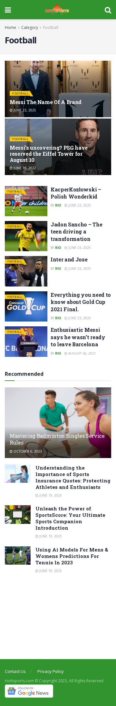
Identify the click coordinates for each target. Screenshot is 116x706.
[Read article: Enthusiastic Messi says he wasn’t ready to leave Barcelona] (26, 341)
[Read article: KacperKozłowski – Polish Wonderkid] (26, 201)
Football (50, 27)
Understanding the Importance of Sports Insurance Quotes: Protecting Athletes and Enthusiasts (73, 477)
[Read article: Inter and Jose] (26, 271)
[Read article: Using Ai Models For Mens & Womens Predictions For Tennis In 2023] (18, 555)
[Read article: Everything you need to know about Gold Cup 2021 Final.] (26, 306)
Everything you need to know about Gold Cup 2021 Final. (81, 302)
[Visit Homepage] (58, 9)
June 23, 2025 (24, 110)
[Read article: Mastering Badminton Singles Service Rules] (58, 425)
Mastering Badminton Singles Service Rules (57, 439)
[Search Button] (108, 9)
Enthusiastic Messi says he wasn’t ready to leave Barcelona (78, 337)
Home (10, 27)
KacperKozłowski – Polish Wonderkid (76, 193)
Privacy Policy (50, 671)
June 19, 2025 (50, 495)
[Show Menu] (8, 9)
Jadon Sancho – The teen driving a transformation (76, 231)
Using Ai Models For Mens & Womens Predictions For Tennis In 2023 (71, 556)
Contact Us (15, 671)
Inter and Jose (69, 259)
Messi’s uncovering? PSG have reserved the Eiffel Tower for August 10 (49, 153)
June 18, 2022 (24, 168)
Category (29, 27)
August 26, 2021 (81, 353)
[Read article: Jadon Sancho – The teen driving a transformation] (26, 236)
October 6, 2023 (27, 451)
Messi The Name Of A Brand (46, 102)
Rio (58, 205)
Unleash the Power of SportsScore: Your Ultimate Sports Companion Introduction (70, 518)
